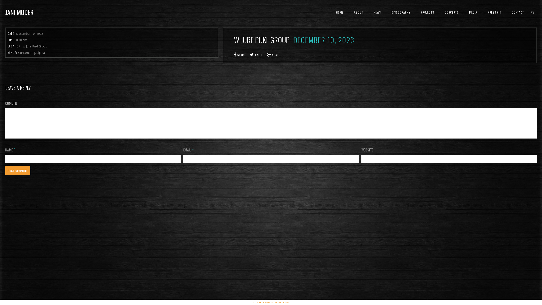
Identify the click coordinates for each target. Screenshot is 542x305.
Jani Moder (19, 12)
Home (339, 12)
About (358, 12)
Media (473, 12)
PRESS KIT (494, 12)
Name (10, 149)
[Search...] (533, 12)
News (377, 12)
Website (367, 149)
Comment (12, 103)
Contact (518, 12)
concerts (452, 12)
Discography (400, 12)
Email (188, 149)
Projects (427, 12)
